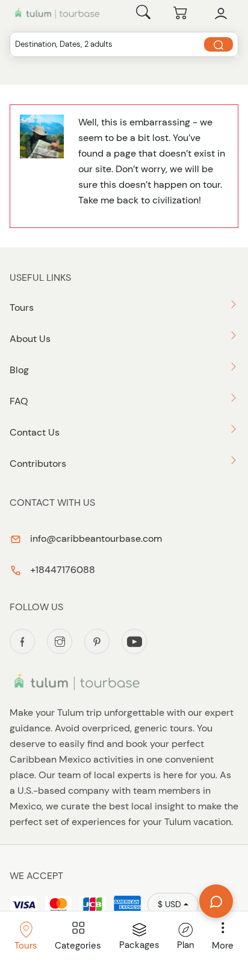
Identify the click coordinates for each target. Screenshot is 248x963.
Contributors (38, 463)
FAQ (19, 401)
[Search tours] (218, 44)
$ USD (169, 904)
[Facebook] (22, 641)
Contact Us (35, 432)
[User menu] (221, 13)
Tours (22, 307)
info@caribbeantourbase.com (95, 538)
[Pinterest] (97, 641)
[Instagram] (59, 641)
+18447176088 (61, 569)
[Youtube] (134, 641)
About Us (30, 338)
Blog (19, 370)
